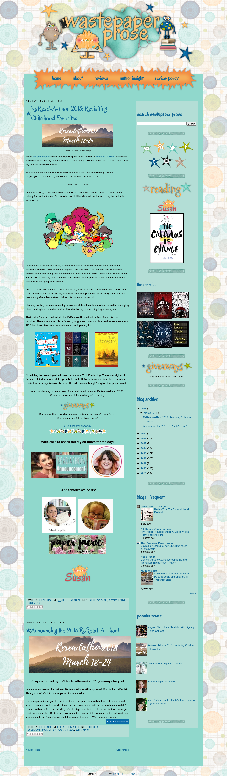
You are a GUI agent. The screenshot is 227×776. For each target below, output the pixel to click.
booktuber (48, 729)
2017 (144, 433)
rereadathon (33, 603)
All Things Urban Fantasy (156, 529)
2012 (144, 458)
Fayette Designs (126, 774)
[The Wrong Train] (180, 346)
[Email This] (28, 607)
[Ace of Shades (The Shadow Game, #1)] (163, 317)
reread (122, 600)
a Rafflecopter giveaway (77, 425)
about (78, 78)
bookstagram (34, 729)
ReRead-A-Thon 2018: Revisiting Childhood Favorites (69, 113)
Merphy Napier (41, 156)
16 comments (73, 600)
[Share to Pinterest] (41, 607)
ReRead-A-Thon (105, 156)
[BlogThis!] (31, 607)
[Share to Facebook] (38, 607)
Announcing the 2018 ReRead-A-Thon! (75, 630)
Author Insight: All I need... (162, 681)
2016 (144, 438)
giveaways (60, 729)
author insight (131, 78)
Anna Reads (148, 556)
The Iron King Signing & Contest (165, 663)
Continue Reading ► (117, 721)
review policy (167, 78)
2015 (144, 443)
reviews (101, 78)
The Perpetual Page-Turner (157, 543)
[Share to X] (35, 607)
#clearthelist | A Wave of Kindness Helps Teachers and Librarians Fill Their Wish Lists (171, 576)
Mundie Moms (149, 570)
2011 (144, 463)
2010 (144, 468)
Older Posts (122, 749)
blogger (93, 727)
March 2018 (151, 412)
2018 (144, 408)
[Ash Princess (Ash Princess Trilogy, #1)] (145, 317)
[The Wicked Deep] (163, 346)
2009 (144, 473)
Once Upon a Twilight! (154, 506)
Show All (192, 593)
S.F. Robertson (46, 600)
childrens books (99, 600)
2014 (144, 448)
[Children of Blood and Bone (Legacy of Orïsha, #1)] (180, 317)
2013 (144, 453)
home (56, 78)
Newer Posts (33, 749)
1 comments (73, 727)
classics (113, 600)
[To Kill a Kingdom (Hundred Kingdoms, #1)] (145, 346)
